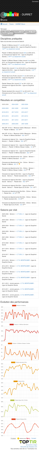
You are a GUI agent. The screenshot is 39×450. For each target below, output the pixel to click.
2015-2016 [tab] (5, 116)
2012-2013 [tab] (5, 120)
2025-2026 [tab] (5, 104)
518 (19, 199)
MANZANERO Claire (17, 32)
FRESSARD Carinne (7, 33)
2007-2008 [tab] (24, 124)
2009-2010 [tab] (5, 124)
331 (21, 158)
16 (31, 147)
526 (29, 176)
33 (28, 60)
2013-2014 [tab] (24, 116)
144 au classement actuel (10, 49)
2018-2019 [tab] (5, 112)
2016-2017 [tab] (24, 112)
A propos (13, 438)
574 (23, 76)
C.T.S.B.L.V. (20, 214)
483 (24, 181)
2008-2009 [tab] (15, 124)
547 (21, 205)
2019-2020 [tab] (24, 108)
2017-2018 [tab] (15, 112)
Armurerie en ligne (31, 445)
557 (21, 91)
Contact (33, 438)
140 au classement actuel (16, 64)
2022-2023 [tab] (5, 108)
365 (25, 53)
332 (23, 135)
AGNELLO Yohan (30, 32)
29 (24, 170)
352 (28, 153)
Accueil (5, 24)
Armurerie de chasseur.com (29, 447)
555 (22, 141)
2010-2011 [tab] (24, 120)
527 (20, 83)
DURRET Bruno (20, 24)
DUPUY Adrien (5, 32)
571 (19, 45)
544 (17, 129)
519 (15, 68)
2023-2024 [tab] (24, 104)
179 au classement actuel (16, 56)
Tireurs (11, 24)
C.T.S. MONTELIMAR (23, 260)
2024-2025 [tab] (15, 104)
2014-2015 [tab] (15, 116)
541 (31, 187)
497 (14, 193)
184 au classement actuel (16, 79)
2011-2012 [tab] (15, 120)
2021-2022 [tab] (15, 108)
